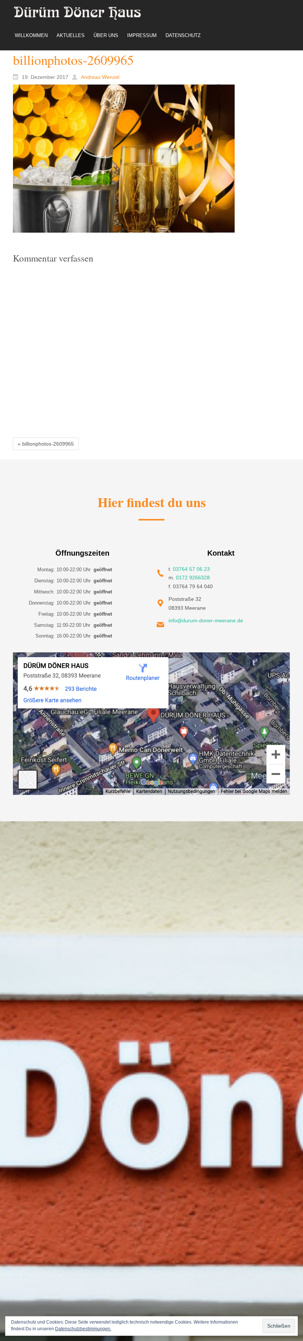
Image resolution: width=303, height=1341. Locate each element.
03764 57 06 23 (191, 569)
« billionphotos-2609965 (46, 444)
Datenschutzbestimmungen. (83, 1328)
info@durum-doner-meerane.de (205, 620)
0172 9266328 (193, 577)
